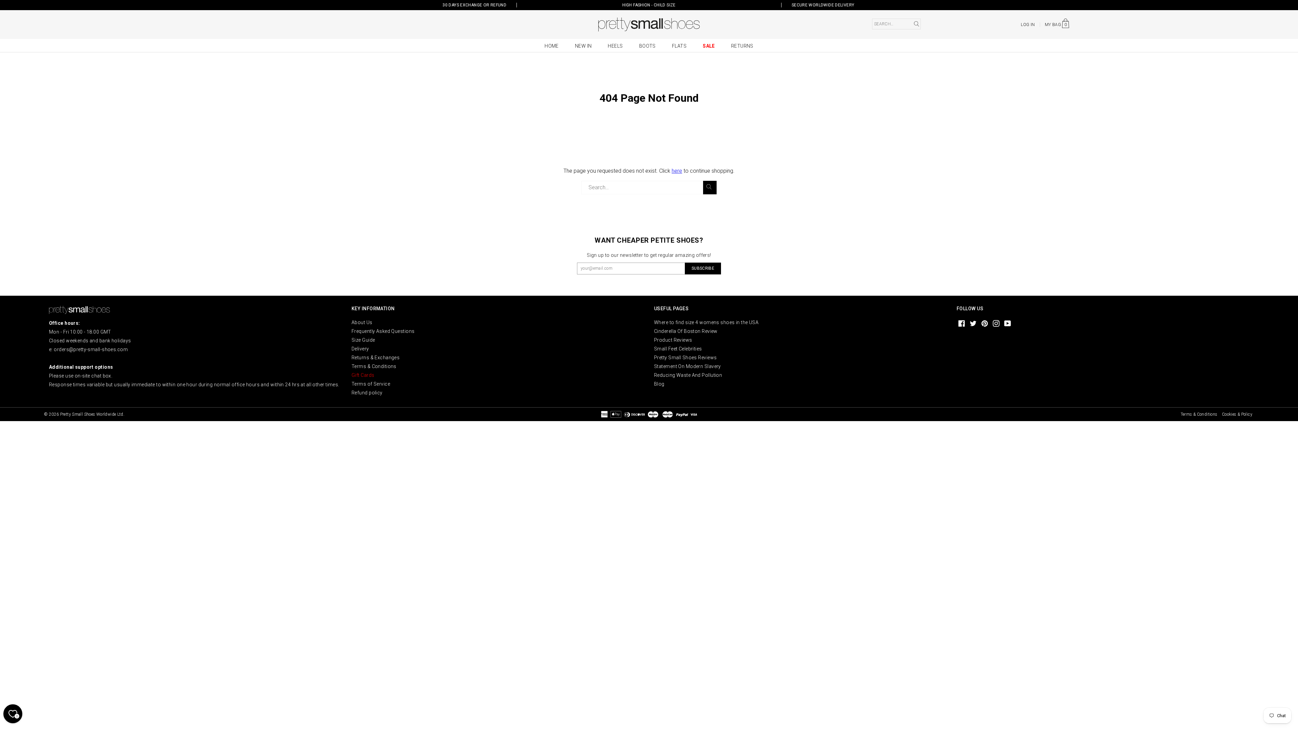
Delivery (360, 348)
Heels (615, 46)
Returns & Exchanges (376, 357)
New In (583, 46)
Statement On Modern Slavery (687, 366)
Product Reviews (673, 340)
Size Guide (363, 340)
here (677, 171)
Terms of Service (371, 384)
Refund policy (367, 392)
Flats (679, 46)
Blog (659, 384)
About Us (362, 322)
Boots (647, 46)
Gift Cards (363, 375)
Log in (1028, 24)
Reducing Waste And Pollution (688, 375)
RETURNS (742, 46)
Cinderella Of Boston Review (686, 331)
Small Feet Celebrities (678, 348)
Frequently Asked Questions (383, 331)
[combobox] (896, 24)
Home (552, 46)
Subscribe (703, 268)
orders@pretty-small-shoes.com (91, 349)
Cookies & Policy (1237, 414)
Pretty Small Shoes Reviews (685, 357)
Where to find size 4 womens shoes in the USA (706, 322)
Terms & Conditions (374, 366)
